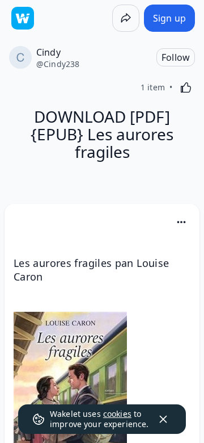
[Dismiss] (163, 419)
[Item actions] (181, 222)
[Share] (125, 18)
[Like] (186, 87)
